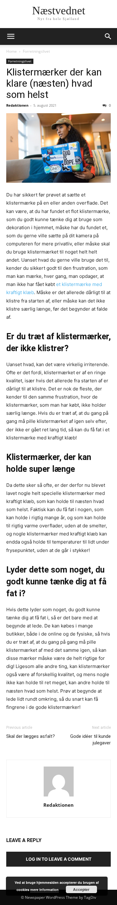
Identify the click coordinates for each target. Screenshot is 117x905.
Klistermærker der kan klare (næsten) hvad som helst (54, 83)
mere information (44, 889)
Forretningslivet (36, 51)
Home (11, 51)
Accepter (81, 889)
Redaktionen (17, 105)
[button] (11, 36)
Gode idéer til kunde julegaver (90, 739)
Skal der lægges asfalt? (30, 736)
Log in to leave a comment (58, 859)
